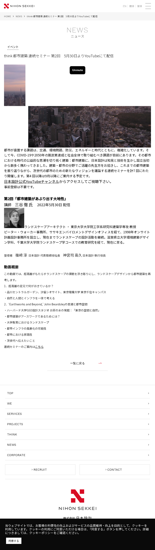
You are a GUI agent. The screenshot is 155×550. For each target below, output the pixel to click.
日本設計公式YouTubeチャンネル (31, 181)
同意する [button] (13, 541)
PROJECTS (15, 424)
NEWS (19, 16)
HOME (7, 16)
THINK (12, 434)
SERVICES (14, 414)
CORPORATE (16, 455)
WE (9, 403)
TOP (10, 393)
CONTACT (114, 469)
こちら (39, 347)
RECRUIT (40, 469)
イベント (13, 47)
